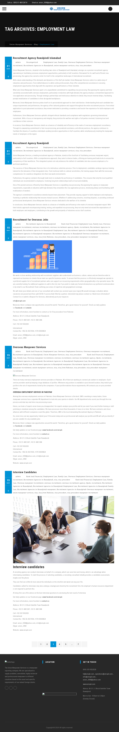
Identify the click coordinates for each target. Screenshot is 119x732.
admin (18, 62)
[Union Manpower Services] (59, 8)
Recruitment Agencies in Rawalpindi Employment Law (45, 230)
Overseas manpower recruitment (97, 351)
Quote (76, 227)
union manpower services (64, 65)
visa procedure (85, 65)
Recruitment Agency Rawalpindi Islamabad (37, 58)
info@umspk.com (19, 301)
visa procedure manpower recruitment (82, 237)
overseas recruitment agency (61, 227)
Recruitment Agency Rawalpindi (31, 143)
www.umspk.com (89, 684)
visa (77, 65)
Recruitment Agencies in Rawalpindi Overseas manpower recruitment (81, 234)
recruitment (84, 227)
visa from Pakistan (46, 237)
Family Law (62, 62)
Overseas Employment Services (80, 62)
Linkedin (28, 308)
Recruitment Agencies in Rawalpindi (38, 65)
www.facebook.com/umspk (52, 430)
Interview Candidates (25, 472)
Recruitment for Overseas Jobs (30, 219)
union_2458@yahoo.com (48, 2)
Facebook (19, 308)
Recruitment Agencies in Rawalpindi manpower (32, 234)
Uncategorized (32, 62)
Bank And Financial (69, 224)
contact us (45, 434)
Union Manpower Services (54, 355)
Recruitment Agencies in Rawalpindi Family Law (87, 230)
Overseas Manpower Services (29, 347)
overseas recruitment (40, 227)
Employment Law (50, 62)
